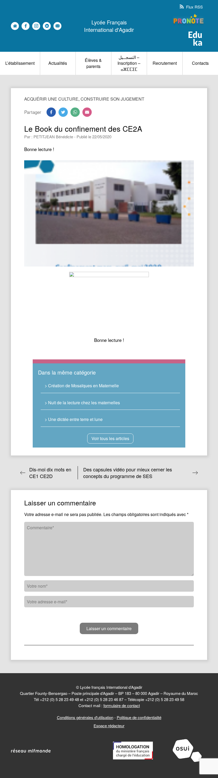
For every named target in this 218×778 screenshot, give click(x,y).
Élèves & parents (93, 63)
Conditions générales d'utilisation (85, 717)
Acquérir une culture (51, 99)
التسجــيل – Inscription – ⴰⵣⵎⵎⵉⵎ (129, 63)
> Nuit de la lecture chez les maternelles (82, 402)
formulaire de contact (121, 705)
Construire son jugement (112, 99)
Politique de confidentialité (139, 717)
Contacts (200, 63)
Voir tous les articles (110, 438)
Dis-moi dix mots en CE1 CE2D (50, 472)
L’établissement (20, 63)
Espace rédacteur (109, 725)
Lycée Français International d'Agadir (109, 26)
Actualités (57, 63)
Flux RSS (194, 7)
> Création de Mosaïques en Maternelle (82, 385)
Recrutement (165, 63)
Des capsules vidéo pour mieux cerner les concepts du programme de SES (127, 472)
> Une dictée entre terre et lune (74, 419)
